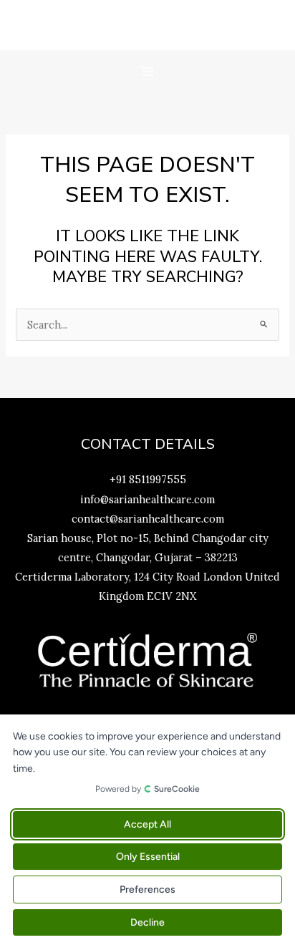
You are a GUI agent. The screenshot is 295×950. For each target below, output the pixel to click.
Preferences (147, 889)
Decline (147, 922)
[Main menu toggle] (147, 72)
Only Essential (148, 856)
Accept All (147, 824)
